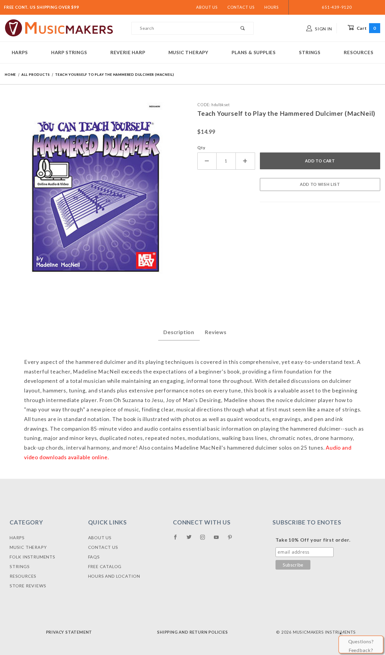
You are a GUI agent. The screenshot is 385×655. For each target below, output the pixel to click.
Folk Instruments (32, 556)
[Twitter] (191, 539)
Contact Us (241, 7)
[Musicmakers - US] (59, 27)
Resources (358, 52)
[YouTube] (219, 539)
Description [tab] (178, 332)
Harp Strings (69, 52)
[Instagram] (205, 539)
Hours (271, 7)
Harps (20, 52)
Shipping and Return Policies (192, 632)
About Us (206, 7)
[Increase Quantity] (245, 161)
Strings (310, 52)
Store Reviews (28, 585)
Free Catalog (105, 566)
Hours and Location (114, 576)
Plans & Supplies (254, 52)
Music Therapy (188, 52)
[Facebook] (178, 539)
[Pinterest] (232, 539)
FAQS (94, 556)
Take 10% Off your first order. (313, 540)
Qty (201, 147)
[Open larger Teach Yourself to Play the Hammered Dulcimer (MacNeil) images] (96, 194)
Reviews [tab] (215, 332)
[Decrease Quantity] (207, 161)
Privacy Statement (69, 632)
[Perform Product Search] (243, 28)
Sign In (323, 28)
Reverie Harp (127, 52)
